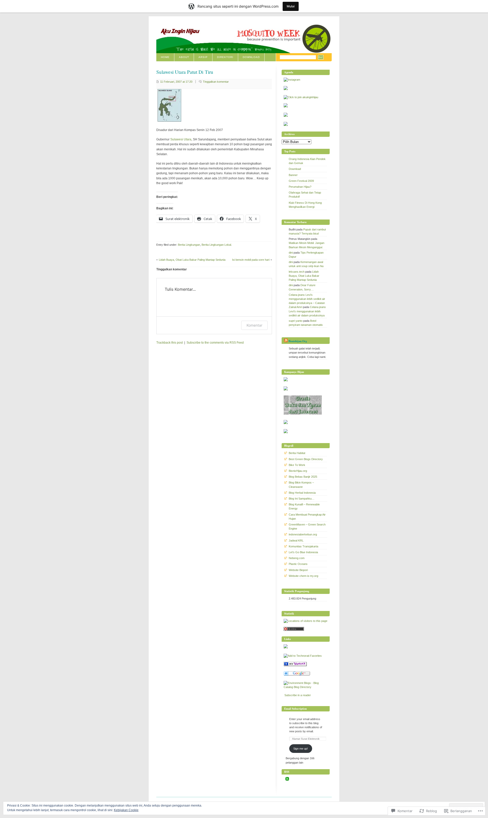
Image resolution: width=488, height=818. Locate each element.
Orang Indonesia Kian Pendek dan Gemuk (307, 161)
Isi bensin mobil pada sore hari (250, 259)
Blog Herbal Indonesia (302, 492)
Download (251, 57)
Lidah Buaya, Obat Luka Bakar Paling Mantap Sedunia (192, 259)
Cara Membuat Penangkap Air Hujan (307, 516)
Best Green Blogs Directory (306, 459)
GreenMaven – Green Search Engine (307, 526)
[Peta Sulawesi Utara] (169, 120)
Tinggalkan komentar (216, 81)
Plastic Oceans (298, 563)
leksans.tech (296, 271)
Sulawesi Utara (180, 139)
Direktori (225, 57)
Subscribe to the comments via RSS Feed (215, 342)
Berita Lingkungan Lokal (216, 244)
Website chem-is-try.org (303, 575)
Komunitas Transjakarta (303, 546)
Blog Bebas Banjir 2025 (303, 476)
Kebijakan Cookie (126, 810)
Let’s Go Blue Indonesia (303, 552)
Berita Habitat (297, 453)
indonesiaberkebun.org (303, 534)
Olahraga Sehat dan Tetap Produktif (305, 194)
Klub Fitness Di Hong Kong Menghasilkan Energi (305, 204)
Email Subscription (295, 709)
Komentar (254, 325)
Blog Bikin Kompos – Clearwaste (301, 484)
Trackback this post (169, 342)
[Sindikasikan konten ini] (286, 341)
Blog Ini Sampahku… (301, 498)
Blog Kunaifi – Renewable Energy (304, 506)
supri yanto (295, 320)
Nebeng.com (296, 558)
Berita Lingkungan (189, 244)
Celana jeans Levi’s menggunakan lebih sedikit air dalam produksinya (307, 311)
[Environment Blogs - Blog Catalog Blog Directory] (306, 687)
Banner (293, 175)
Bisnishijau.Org (297, 341)
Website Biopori (298, 570)
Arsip (203, 57)
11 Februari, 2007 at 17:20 (176, 81)
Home (165, 57)
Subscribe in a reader (297, 695)
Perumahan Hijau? (300, 186)
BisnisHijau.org (298, 470)
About (184, 57)
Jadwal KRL (296, 540)
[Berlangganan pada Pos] (287, 779)
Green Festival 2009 (301, 180)
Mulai (291, 6)
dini (291, 252)
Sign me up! (300, 748)
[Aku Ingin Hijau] (295, 665)
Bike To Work (297, 464)
